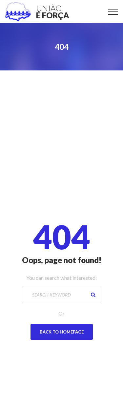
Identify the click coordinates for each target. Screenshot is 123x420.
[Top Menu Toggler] (113, 12)
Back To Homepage (62, 331)
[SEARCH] (93, 295)
